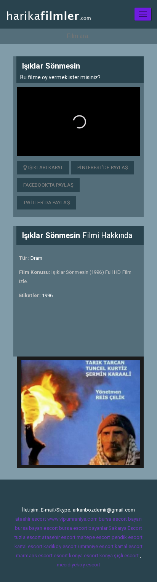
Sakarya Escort (125, 528)
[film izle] (48, 14)
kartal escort (28, 546)
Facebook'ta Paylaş (48, 185)
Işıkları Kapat (45, 167)
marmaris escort (34, 555)
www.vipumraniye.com (72, 519)
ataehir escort (30, 519)
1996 (47, 295)
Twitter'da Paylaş (46, 202)
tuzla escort (27, 537)
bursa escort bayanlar (83, 528)
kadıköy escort (60, 546)
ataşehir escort (58, 537)
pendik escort (127, 537)
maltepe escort (93, 537)
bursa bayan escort (36, 528)
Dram (36, 258)
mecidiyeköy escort (79, 565)
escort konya (68, 555)
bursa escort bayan (120, 519)
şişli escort (126, 555)
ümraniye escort (96, 546)
